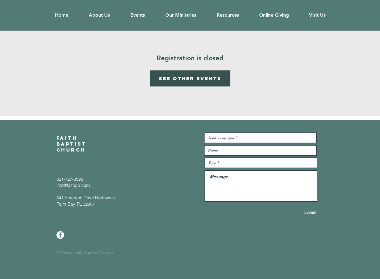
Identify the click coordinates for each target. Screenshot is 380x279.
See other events (190, 78)
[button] (99, 15)
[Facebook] (60, 235)
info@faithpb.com (73, 185)
